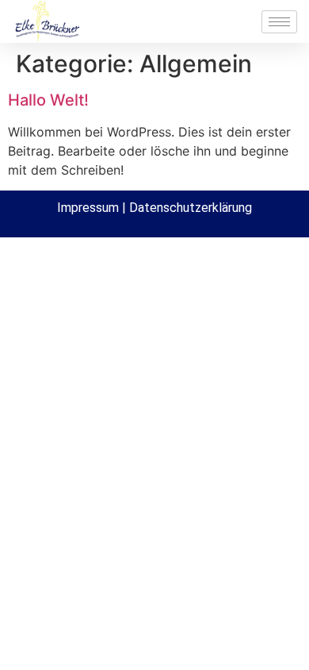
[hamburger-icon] (279, 21)
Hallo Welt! (48, 100)
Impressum (88, 207)
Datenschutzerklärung (190, 207)
